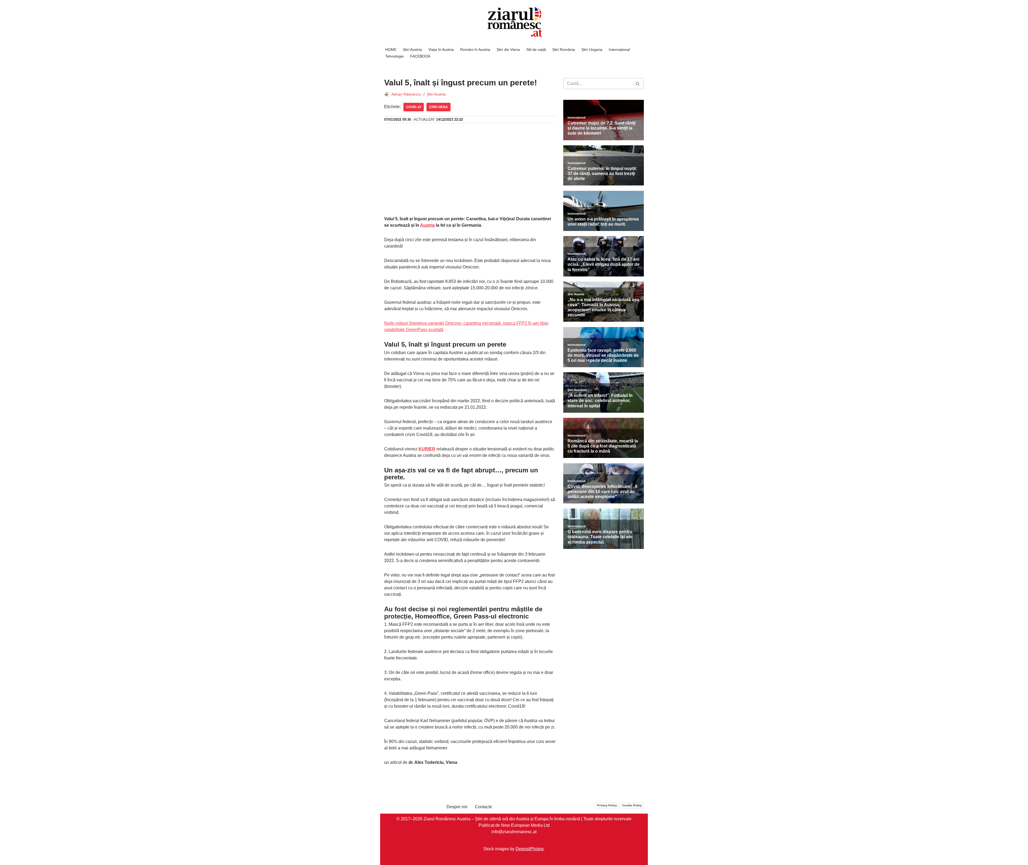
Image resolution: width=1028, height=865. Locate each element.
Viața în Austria (441, 49)
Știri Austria (412, 49)
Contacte (483, 807)
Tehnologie (394, 56)
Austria (427, 225)
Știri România (563, 49)
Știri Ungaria (591, 49)
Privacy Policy (607, 805)
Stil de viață (536, 49)
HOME (390, 49)
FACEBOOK (420, 56)
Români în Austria (475, 49)
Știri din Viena (508, 49)
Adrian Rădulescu (406, 94)
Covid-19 (413, 107)
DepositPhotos (530, 849)
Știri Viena (438, 107)
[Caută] (638, 83)
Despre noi (457, 807)
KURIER (426, 449)
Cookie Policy (632, 805)
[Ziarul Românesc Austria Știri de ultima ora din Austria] (514, 22)
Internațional (619, 49)
